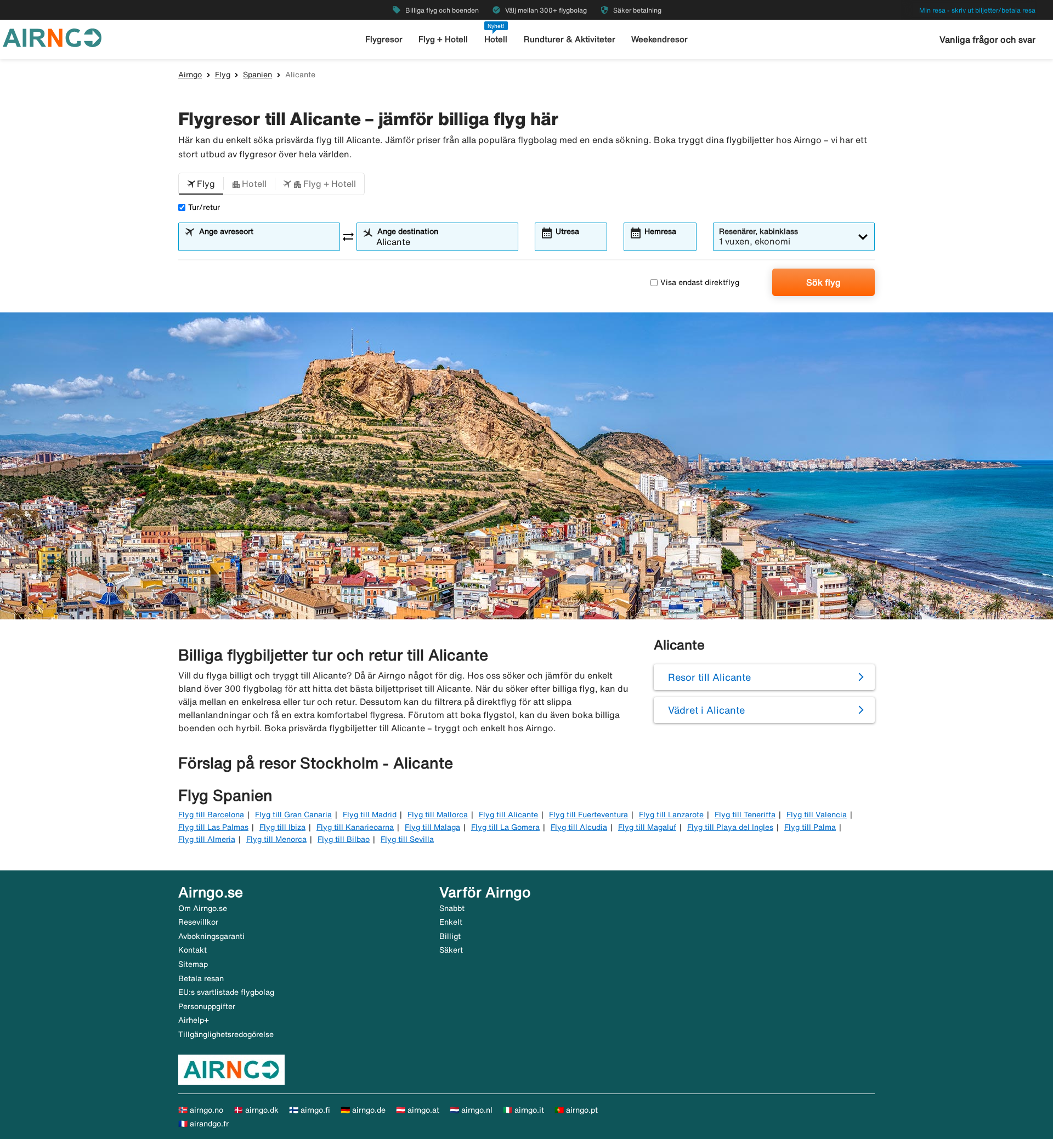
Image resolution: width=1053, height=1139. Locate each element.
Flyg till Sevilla (407, 839)
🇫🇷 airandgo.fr (203, 1123)
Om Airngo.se (202, 908)
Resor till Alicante (709, 677)
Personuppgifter (206, 1006)
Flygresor (384, 39)
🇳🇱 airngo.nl (471, 1110)
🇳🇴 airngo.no (200, 1110)
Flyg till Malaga (432, 827)
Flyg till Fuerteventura (588, 814)
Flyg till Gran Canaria (293, 814)
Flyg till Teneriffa (745, 814)
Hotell (495, 39)
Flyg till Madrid (370, 814)
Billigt (450, 936)
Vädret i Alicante (706, 710)
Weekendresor (659, 39)
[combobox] (266, 241)
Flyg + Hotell (443, 39)
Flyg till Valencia (816, 814)
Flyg (222, 74)
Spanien (257, 74)
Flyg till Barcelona (211, 814)
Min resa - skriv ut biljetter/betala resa (977, 10)
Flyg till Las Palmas (213, 827)
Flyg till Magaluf (647, 827)
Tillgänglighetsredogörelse (226, 1034)
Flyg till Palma (810, 827)
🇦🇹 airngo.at (417, 1110)
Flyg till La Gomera (505, 827)
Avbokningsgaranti (211, 936)
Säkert (451, 950)
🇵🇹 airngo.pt (576, 1110)
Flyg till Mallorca (437, 814)
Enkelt (450, 922)
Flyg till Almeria (206, 839)
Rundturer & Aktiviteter (569, 39)
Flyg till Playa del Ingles (730, 827)
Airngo (190, 74)
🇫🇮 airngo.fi (309, 1110)
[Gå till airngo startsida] (52, 36)
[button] (201, 184)
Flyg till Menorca (276, 839)
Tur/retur (204, 207)
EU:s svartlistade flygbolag (226, 992)
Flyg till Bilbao (344, 839)
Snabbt (452, 908)
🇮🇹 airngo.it (523, 1110)
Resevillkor (198, 922)
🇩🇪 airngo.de (363, 1110)
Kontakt (192, 950)
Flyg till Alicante (508, 814)
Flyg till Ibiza (282, 827)
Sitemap (193, 964)
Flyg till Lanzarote (671, 814)
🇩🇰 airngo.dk (256, 1110)
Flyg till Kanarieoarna (355, 827)
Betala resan (201, 978)
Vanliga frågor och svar (987, 39)
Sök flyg (823, 282)
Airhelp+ (193, 1020)
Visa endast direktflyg (699, 282)
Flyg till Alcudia (579, 827)
